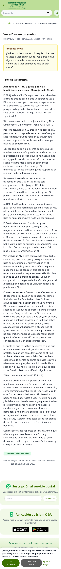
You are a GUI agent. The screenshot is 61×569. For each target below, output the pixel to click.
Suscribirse (49, 498)
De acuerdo (11, 563)
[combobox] (24, 12)
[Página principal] (9, 23)
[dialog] (29, 558)
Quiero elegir (46, 563)
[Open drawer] (58, 5)
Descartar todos (31, 563)
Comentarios (15, 543)
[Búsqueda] (57, 13)
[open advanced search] (48, 13)
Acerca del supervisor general (38, 543)
